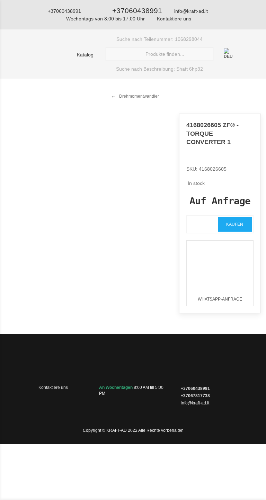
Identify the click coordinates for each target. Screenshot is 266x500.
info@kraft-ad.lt (191, 11)
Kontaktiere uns (174, 18)
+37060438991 (137, 11)
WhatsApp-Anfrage (220, 299)
